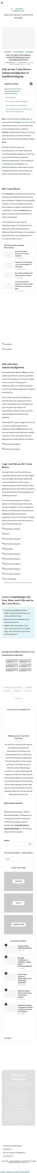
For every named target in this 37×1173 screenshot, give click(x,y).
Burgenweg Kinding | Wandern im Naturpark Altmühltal (22, 254)
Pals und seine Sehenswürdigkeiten (17, 101)
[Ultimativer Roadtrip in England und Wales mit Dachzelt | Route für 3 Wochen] (10, 1008)
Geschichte (6, 690)
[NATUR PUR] (18, 881)
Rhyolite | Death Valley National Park (25, 947)
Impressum (7, 1149)
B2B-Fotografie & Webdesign (14, 1152)
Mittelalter (17, 690)
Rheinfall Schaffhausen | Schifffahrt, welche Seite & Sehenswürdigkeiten (25, 962)
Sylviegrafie (8, 1156)
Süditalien (7, 164)
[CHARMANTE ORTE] (18, 924)
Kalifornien (6, 167)
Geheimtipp (29, 687)
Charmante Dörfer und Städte (12, 687)
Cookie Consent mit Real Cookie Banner (15, 1172)
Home (18, 1051)
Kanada (26, 1162)
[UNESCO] (18, 903)
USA (22, 1162)
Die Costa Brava (11, 97)
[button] (9, 662)
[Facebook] (27, 3)
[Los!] (30, 844)
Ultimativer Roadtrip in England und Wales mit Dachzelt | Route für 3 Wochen (25, 1008)
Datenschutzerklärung (12, 1146)
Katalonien (20, 136)
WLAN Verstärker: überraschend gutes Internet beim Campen (25, 994)
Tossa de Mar (23, 472)
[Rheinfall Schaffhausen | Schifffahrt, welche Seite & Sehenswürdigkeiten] (10, 961)
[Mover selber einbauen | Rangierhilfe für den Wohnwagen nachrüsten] (10, 977)
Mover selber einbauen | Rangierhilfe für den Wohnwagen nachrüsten (25, 978)
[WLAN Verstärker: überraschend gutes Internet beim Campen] (10, 994)
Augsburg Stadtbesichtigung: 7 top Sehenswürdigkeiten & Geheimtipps (23, 265)
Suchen (6, 840)
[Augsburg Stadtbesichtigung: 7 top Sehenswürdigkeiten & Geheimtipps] (8, 266)
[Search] (35, 3)
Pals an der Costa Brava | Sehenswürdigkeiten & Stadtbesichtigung (13, 91)
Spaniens (29, 197)
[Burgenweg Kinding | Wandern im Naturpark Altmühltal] (8, 255)
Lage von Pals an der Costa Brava (16, 105)
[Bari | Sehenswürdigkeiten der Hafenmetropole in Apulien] (8, 275)
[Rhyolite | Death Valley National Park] (10, 949)
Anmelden (7, 1038)
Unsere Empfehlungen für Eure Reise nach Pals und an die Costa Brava (19, 110)
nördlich (12, 472)
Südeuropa (27, 690)
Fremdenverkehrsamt (14, 524)
